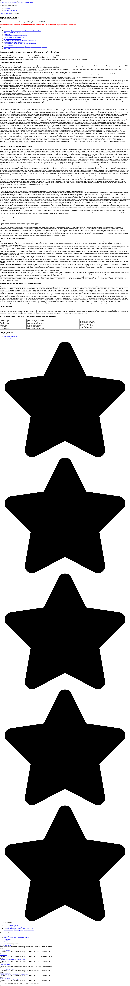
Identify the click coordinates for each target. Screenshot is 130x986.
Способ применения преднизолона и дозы (16, 35)
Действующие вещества (11, 925)
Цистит (6, 940)
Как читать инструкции (11, 10)
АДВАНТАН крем (5, 945)
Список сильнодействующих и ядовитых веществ (19, 930)
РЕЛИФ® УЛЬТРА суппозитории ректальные (14, 974)
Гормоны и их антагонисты (12, 336)
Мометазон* (3, 955)
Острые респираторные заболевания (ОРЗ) (16, 937)
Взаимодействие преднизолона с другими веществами (20, 43)
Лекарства (7, 8)
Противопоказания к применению (14, 37)
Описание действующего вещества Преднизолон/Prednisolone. (22, 31)
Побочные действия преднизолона (14, 42)
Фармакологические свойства (12, 32)
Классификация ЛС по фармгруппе (14, 927)
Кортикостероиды (9, 338)
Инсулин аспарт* (5, 950)
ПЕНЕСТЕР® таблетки (7, 969)
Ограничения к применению (12, 39)
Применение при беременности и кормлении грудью (20, 40)
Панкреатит (7, 939)
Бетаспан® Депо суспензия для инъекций (12, 959)
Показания (7, 34)
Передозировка (8, 45)
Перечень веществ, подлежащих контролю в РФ (18, 928)
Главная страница (5, 13)
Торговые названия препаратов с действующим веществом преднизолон (25, 47)
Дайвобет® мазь (5, 964)
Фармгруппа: (8, 48)
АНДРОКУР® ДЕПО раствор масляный (12, 979)
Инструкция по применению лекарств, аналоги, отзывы (17, 2)
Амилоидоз (7, 936)
